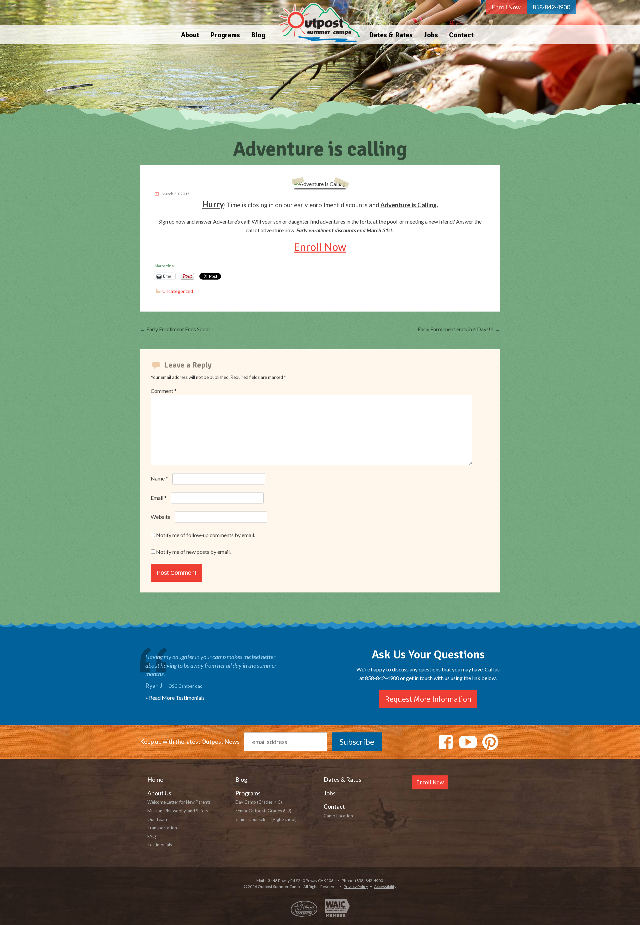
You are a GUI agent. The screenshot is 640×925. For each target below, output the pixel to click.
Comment (164, 391)
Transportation (162, 827)
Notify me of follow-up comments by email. (205, 535)
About (190, 35)
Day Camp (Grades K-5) (258, 802)
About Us (159, 793)
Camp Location (338, 815)
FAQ (151, 836)
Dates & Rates (391, 35)
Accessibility (385, 886)
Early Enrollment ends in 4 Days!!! (459, 329)
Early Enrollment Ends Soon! (175, 329)
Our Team (157, 819)
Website (160, 516)
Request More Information (428, 699)
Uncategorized (177, 291)
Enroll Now (506, 7)
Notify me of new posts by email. (193, 551)
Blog (258, 35)
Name (159, 478)
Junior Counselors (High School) (266, 819)
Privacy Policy (356, 886)
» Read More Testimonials (175, 697)
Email (159, 497)
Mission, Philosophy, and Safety (177, 810)
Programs (225, 35)
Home (317, 22)
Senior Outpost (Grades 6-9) (263, 810)
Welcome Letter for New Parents (179, 802)
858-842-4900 (551, 7)
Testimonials (159, 844)
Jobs (431, 35)
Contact (461, 35)
